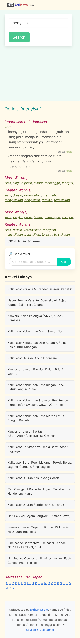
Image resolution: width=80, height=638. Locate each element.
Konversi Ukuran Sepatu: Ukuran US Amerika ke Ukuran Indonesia (39, 529)
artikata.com (39, 609)
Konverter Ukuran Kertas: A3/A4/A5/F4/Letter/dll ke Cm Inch (32, 434)
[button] (75, 5)
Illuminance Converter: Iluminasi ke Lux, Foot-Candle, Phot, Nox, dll (40, 561)
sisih (8, 183)
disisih (17, 195)
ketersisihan (32, 195)
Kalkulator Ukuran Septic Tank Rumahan (36, 505)
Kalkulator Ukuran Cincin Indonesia (32, 358)
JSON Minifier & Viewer (24, 241)
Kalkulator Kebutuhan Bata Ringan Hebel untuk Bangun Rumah (36, 387)
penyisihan (32, 200)
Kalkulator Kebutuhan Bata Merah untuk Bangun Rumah (36, 418)
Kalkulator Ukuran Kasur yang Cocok (33, 478)
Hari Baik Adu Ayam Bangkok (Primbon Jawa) (39, 516)
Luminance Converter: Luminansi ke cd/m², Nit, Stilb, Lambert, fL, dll (38, 545)
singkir (18, 183)
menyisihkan (14, 200)
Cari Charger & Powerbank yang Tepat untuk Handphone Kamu (39, 491)
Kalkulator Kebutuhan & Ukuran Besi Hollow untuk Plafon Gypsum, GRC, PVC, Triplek (38, 403)
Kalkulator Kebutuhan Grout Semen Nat (35, 331)
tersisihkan (62, 200)
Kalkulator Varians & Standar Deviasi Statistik (40, 289)
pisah (28, 183)
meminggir (52, 183)
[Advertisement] (40, 73)
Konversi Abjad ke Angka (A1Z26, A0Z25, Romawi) (35, 318)
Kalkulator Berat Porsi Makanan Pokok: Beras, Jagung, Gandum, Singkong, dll (40, 465)
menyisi (67, 183)
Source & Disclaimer (40, 630)
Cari (64, 262)
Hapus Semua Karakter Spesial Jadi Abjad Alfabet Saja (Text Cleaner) (37, 302)
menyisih (49, 195)
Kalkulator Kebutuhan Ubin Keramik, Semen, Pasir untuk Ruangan (38, 345)
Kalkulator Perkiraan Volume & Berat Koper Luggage (38, 449)
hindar (38, 183)
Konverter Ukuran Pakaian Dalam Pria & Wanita (35, 372)
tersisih (47, 200)
